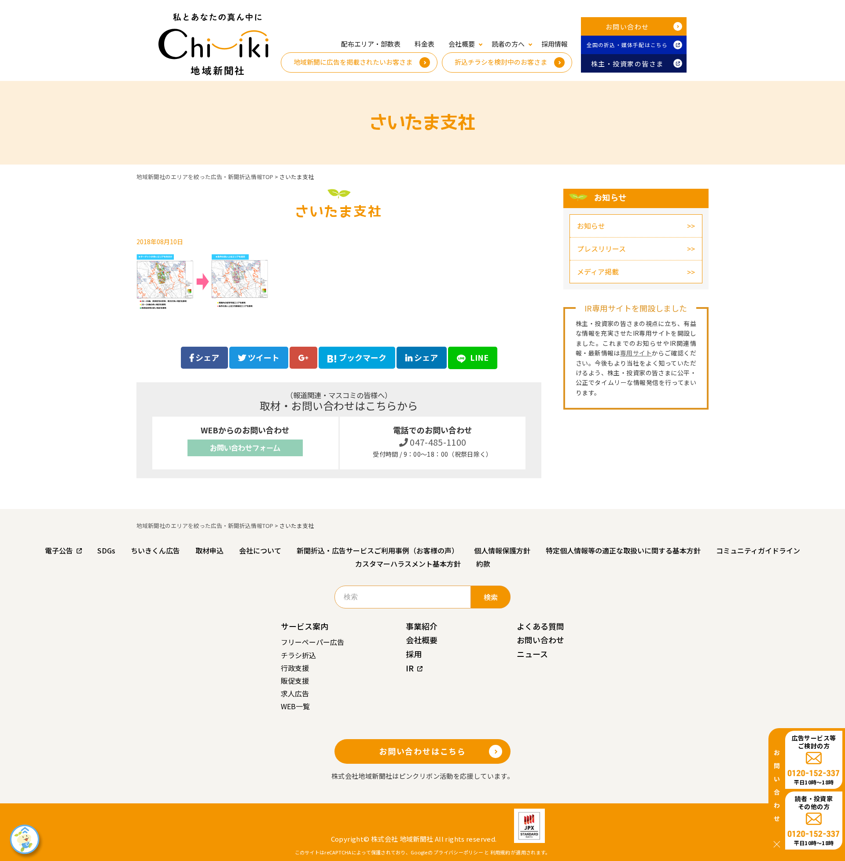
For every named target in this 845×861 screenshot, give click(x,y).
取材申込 (209, 550)
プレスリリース (601, 248)
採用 (414, 653)
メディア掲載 (598, 271)
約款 (483, 563)
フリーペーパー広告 (312, 642)
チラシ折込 (298, 655)
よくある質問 (540, 626)
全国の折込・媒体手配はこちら (627, 44)
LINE (478, 357)
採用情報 (554, 43)
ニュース (532, 653)
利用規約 (500, 852)
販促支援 (295, 680)
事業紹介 (421, 626)
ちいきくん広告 (155, 550)
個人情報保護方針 (502, 550)
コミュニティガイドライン (758, 550)
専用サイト (636, 352)
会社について (260, 550)
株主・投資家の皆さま (627, 63)
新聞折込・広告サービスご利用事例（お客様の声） (378, 550)
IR (410, 668)
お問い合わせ (627, 26)
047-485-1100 (437, 442)
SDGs (106, 550)
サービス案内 (304, 626)
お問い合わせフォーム (245, 447)
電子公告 (59, 550)
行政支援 (295, 668)
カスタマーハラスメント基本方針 (408, 563)
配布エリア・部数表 (370, 43)
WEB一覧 (295, 706)
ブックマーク (362, 357)
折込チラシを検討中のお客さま (501, 61)
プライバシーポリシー (458, 852)
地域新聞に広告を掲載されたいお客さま (353, 61)
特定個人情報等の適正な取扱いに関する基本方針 (623, 550)
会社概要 (421, 639)
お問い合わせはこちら (422, 751)
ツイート (262, 357)
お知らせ (591, 225)
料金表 (424, 43)
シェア (206, 357)
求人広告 (295, 693)
